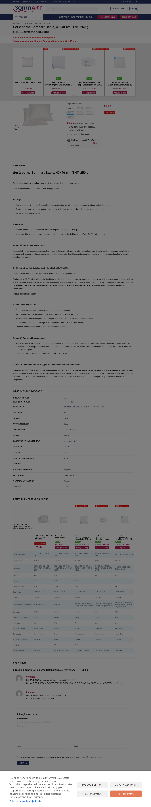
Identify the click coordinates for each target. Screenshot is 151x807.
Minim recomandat (92, 794)
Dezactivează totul (125, 785)
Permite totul (126, 794)
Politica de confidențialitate (25, 801)
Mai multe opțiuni (92, 785)
